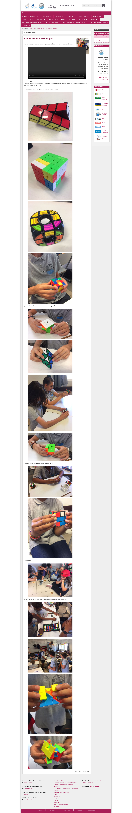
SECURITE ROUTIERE (52, 22)
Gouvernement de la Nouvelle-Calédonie (65, 782)
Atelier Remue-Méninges (101, 36)
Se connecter (91, 810)
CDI (102, 90)
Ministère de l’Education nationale (63, 784)
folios (102, 93)
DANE (55, 794)
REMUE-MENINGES (52, 28)
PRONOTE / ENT (26, 19)
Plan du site (52, 810)
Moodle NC (57, 796)
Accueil (30, 28)
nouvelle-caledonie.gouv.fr (31, 799)
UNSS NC (57, 802)
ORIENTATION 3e (40, 19)
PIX (102, 109)
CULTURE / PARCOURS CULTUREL (96, 22)
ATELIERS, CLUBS (42, 28)
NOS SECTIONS (96, 16)
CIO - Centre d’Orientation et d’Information (66, 788)
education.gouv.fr (28, 788)
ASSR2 (103, 126)
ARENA (56, 800)
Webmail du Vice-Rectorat (61, 792)
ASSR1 (103, 122)
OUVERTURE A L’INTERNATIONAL (88, 19)
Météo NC (57, 790)
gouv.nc (26, 794)
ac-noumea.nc (28, 782)
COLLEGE (71, 16)
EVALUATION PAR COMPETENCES (32, 22)
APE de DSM (79, 22)
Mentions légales (66, 810)
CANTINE (62, 19)
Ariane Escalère (94, 786)
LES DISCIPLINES (59, 16)
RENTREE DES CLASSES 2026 (30, 16)
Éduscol (56, 786)
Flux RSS (79, 810)
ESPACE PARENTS (83, 16)
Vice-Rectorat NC (59, 780)
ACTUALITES (47, 16)
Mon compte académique (61, 804)
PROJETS (72, 19)
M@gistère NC (58, 806)
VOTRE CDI (25, 25)
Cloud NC (56, 798)
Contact (40, 810)
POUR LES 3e (52, 19)
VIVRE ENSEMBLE (67, 22)
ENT (102, 119)
